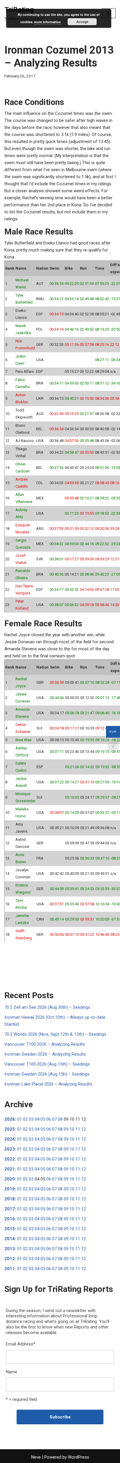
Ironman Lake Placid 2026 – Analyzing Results (48, 1084)
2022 (9, 1159)
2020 (9, 1179)
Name (11, 1371)
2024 (9, 1139)
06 (48, 1119)
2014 (9, 1238)
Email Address (20, 1344)
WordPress (78, 1457)
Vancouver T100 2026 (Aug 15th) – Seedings (47, 1064)
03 (31, 1119)
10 (72, 1129)
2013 (9, 1248)
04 (37, 1119)
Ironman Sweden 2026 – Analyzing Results (45, 1054)
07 (54, 1119)
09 (66, 1129)
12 (83, 1129)
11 (77, 1129)
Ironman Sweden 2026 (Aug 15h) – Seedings (46, 1074)
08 (60, 1119)
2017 (9, 1209)
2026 (9, 1119)
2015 (9, 1228)
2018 (9, 1199)
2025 (9, 1129)
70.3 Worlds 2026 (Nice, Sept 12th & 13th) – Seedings (55, 1034)
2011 (9, 1268)
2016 (9, 1219)
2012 (9, 1258)
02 (25, 1119)
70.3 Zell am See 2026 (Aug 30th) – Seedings (47, 1007)
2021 (9, 1169)
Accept (82, 21)
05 (42, 1119)
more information (47, 22)
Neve (36, 1457)
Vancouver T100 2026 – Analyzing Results (44, 1044)
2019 (9, 1189)
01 (19, 1119)
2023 (9, 1149)
